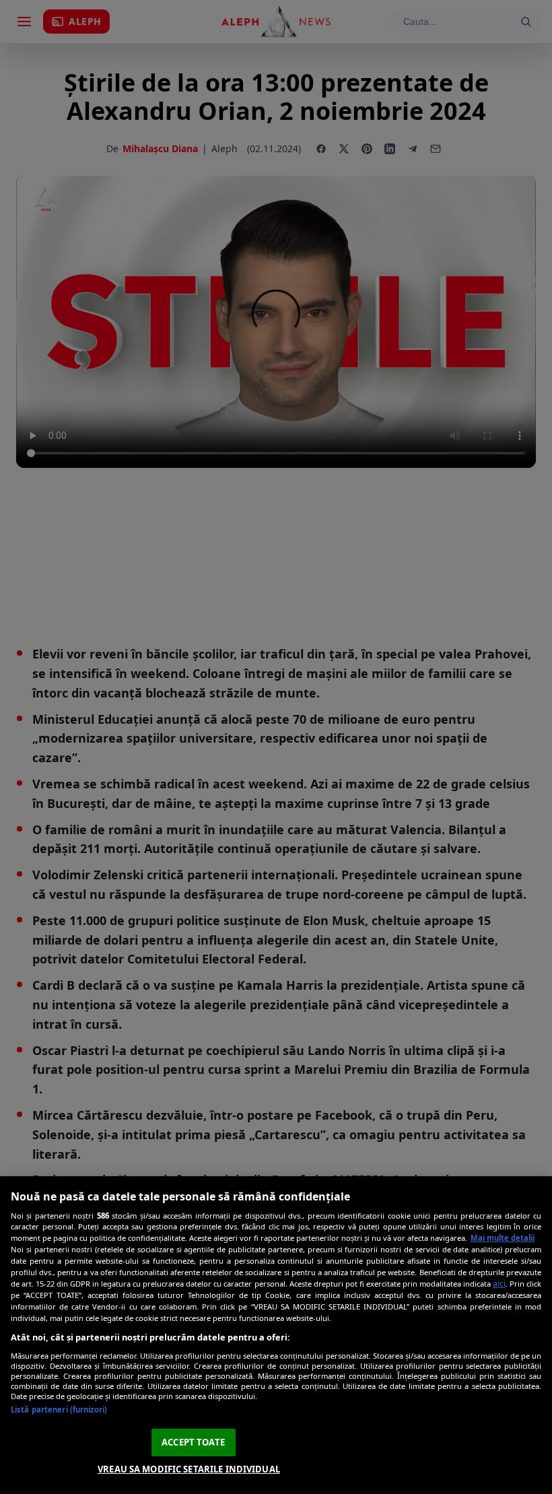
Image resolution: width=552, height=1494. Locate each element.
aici (499, 1283)
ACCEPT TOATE (193, 1442)
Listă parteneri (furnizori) (59, 1409)
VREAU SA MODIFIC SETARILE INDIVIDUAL (189, 1469)
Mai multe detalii (502, 1238)
